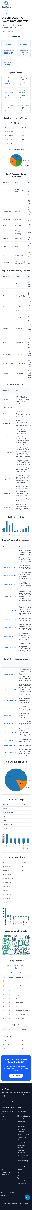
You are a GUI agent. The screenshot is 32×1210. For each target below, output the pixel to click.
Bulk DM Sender (22, 1155)
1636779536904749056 (9, 567)
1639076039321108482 (9, 723)
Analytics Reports (23, 1134)
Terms (19, 1178)
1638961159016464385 (9, 745)
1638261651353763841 (9, 647)
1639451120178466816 (9, 556)
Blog (2, 1169)
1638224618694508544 (9, 619)
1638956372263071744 (9, 596)
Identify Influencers (24, 1116)
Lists (2, 1117)
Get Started (16, 1076)
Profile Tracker (22, 1158)
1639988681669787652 (9, 585)
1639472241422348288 (9, 708)
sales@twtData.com (9, 1193)
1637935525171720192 (9, 610)
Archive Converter (23, 1119)
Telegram (7, 1195)
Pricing (19, 1169)
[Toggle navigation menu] (29, 5)
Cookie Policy (21, 1184)
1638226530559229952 (9, 627)
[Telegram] (27, 1197)
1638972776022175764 (9, 740)
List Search (21, 1142)
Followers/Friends (7, 1111)
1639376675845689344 (9, 575)
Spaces (3, 1120)
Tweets (3, 1114)
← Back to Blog (5, 14)
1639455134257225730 (9, 715)
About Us (20, 1172)
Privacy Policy (21, 1181)
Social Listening (22, 1161)
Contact (20, 1175)
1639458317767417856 (9, 732)
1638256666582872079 (9, 636)
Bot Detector (21, 1127)
